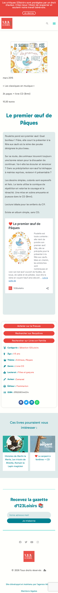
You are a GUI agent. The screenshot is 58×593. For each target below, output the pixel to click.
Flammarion (22, 386)
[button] (54, 23)
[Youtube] (32, 542)
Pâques (29, 360)
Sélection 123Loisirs (29, 347)
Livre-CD (19, 366)
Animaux (20, 360)
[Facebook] (20, 542)
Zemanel (20, 379)
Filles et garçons (26, 372)
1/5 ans (16, 353)
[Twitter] (26, 542)
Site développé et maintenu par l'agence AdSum (29, 584)
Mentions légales (29, 591)
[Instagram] (37, 542)
